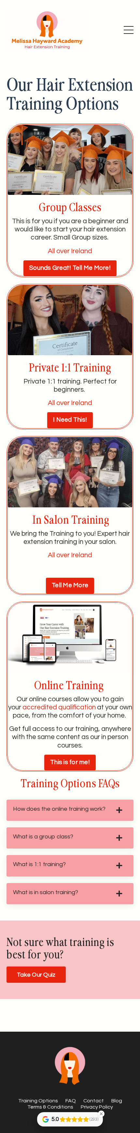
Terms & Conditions (50, 1107)
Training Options (38, 1100)
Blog (116, 1100)
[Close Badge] (101, 1114)
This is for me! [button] (70, 762)
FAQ (70, 1100)
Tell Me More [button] (70, 585)
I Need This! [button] (70, 420)
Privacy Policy (97, 1107)
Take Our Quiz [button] (36, 975)
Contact (93, 1100)
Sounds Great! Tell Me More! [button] (70, 268)
